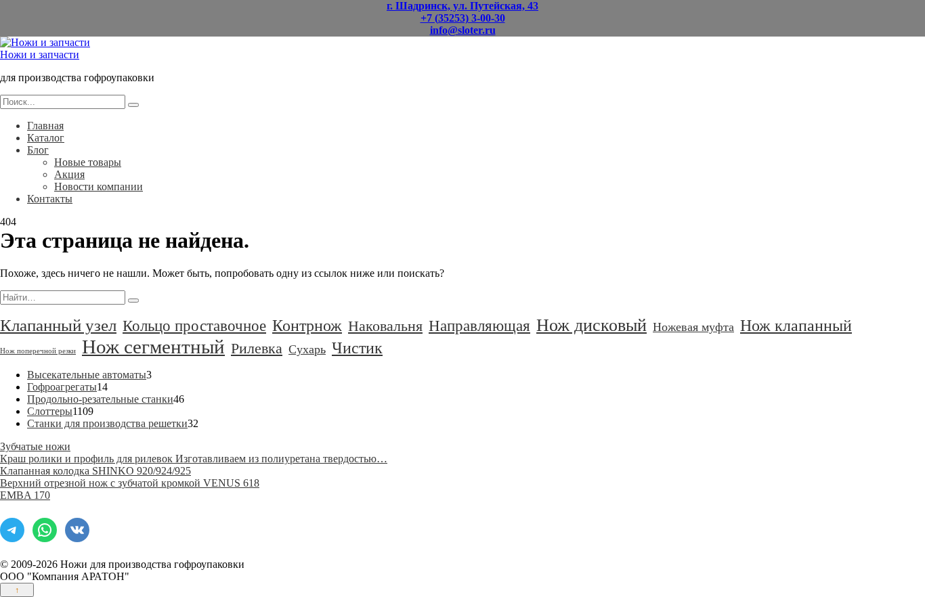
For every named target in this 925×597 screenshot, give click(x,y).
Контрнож (307, 325)
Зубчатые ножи (35, 446)
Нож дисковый (591, 325)
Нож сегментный (153, 346)
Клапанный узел (58, 325)
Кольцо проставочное (194, 325)
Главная (45, 125)
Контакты (49, 198)
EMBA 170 (25, 495)
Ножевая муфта (693, 327)
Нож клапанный (796, 325)
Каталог (45, 137)
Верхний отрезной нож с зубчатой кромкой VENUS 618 (129, 483)
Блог (38, 150)
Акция (69, 174)
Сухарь (307, 349)
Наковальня (385, 325)
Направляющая (479, 325)
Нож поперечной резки (38, 351)
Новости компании (98, 186)
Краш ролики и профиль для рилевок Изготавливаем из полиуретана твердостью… (193, 458)
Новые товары (87, 162)
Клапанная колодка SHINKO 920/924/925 (95, 471)
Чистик (357, 347)
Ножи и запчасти (39, 54)
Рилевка (256, 348)
